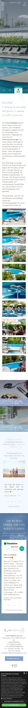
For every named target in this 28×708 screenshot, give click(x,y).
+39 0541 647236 (13, 649)
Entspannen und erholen (12, 428)
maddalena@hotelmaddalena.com (14, 653)
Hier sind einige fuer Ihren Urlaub (14, 443)
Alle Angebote (14, 506)
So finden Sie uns (13, 658)
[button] (14, 698)
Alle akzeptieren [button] (14, 705)
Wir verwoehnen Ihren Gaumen (12, 402)
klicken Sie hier (18, 697)
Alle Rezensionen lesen (14, 610)
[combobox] (24, 673)
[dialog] (14, 689)
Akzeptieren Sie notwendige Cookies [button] (14, 701)
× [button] (26, 673)
